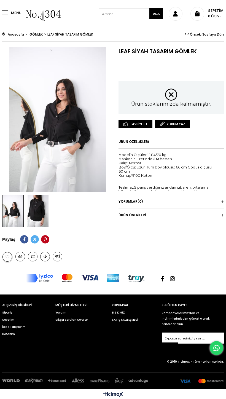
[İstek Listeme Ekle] (20, 256)
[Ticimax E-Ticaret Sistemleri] (113, 395)
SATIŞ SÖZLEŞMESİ (125, 320)
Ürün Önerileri (132, 215)
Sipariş (7, 312)
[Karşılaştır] (32, 256)
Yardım (60, 312)
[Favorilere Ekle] (7, 257)
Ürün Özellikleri (134, 141)
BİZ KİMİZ (118, 312)
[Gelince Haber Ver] (57, 256)
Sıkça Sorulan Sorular (71, 320)
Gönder (170, 346)
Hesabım (8, 334)
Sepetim (8, 320)
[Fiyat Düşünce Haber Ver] (45, 256)
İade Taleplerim (14, 327)
